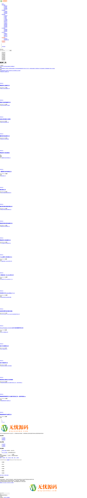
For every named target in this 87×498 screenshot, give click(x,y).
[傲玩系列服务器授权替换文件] (5, 192)
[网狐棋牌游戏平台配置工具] (5, 400)
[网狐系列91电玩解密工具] (5, 226)
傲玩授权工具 (3, 189)
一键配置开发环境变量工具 (5, 171)
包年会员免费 (13, 70)
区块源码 (5, 20)
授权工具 (8, 68)
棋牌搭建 (5, 29)
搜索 (10, 50)
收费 (4, 70)
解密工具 (4, 68)
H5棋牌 (3, 457)
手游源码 (5, 11)
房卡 (23, 68)
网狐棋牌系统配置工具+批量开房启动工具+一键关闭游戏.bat (13, 396)
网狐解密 (21, 68)
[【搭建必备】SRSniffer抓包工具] (6, 261)
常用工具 (3, 32)
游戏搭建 (5, 30)
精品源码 (3, 4)
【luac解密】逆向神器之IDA (6, 257)
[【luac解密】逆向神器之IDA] (5, 243)
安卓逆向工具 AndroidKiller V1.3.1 (7, 293)
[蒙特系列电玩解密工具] (4, 122)
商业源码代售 (6, 39)
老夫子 (39, 68)
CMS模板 (5, 19)
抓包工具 (25, 68)
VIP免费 (6, 70)
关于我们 (3, 437)
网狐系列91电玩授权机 (5, 152)
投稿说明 (3, 446)
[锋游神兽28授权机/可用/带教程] (6, 365)
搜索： (1, 454)
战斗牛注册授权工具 (4, 345)
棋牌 (37, 68)
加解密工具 (14, 68)
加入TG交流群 (4, 452)
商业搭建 (5, 8)
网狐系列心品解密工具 (5, 85)
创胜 (15, 457)
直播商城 (5, 23)
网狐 (2, 68)
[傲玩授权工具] (3, 175)
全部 (1, 66)
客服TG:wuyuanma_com (4, 482)
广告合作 (3, 445)
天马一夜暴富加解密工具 (31, 68)
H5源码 (5, 17)
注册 (5, 497)
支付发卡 (5, 22)
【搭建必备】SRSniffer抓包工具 (7, 275)
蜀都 (47, 68)
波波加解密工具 (43, 68)
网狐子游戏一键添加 (51, 68)
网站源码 (3, 14)
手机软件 (5, 34)
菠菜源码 (5, 9)
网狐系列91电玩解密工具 (5, 240)
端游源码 (5, 12)
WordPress (5, 15)
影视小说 (5, 21)
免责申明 (3, 438)
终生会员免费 (18, 70)
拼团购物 (5, 38)
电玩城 (9, 457)
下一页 (3, 422)
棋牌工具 (5, 35)
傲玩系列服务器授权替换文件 (6, 206)
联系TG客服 (4, 450)
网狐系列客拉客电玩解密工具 (6, 223)
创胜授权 (17, 68)
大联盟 (17, 457)
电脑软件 (5, 33)
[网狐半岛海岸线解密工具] (5, 88)
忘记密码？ (8, 497)
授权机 (11, 68)
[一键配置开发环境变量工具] (5, 157)
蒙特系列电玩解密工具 (5, 136)
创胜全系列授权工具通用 (5, 119)
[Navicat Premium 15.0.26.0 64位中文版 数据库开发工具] (10, 314)
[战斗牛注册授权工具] (4, 332)
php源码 (5, 16)
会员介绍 (3, 444)
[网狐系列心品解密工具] (4, 71)
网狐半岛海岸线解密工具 (5, 102)
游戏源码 (3, 10)
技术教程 (3, 28)
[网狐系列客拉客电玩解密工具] (5, 209)
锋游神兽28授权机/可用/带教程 (6, 379)
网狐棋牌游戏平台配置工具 (5, 414)
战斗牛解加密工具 (4, 362)
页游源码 (5, 13)
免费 (2, 70)
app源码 (5, 18)
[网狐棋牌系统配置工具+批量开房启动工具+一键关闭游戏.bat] (11, 382)
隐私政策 (3, 439)
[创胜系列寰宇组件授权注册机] (5, 297)
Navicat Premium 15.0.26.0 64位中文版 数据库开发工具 (11, 327)
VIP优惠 (9, 70)
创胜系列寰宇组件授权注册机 (6, 311)
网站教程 (5, 31)
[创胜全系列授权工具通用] (5, 105)
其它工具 (5, 36)
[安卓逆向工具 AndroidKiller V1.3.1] (6, 279)
